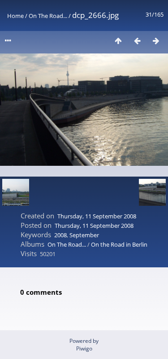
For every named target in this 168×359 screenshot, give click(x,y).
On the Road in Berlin (119, 244)
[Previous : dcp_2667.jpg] (137, 40)
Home (15, 16)
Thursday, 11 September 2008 (96, 216)
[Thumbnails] (118, 40)
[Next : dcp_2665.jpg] (155, 40)
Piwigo (84, 348)
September (84, 235)
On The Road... (49, 16)
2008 (60, 235)
